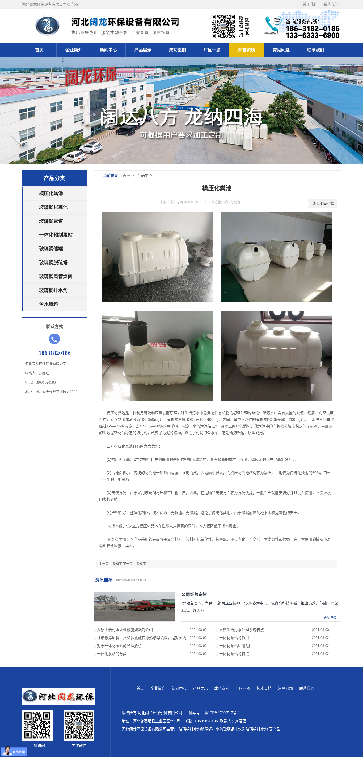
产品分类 (54, 178)
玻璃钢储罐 (51, 249)
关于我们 (310, 4)
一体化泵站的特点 (234, 654)
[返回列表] (322, 206)
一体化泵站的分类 (112, 654)
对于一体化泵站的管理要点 (119, 646)
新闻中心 (108, 50)
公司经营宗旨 (194, 594)
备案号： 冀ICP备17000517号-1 (215, 713)
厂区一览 (212, 50)
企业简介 (73, 50)
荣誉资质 (246, 50)
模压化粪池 (51, 193)
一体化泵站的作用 (234, 638)
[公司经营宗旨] (134, 620)
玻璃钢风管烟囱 (56, 276)
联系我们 (330, 4)
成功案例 (177, 50)
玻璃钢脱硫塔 (53, 262)
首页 (39, 50)
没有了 (117, 564)
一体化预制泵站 (56, 235)
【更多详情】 (330, 618)
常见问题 (281, 50)
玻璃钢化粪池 (53, 207)
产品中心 (144, 176)
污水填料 (48, 304)
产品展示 (142, 50)
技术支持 (265, 688)
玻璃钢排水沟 (53, 290)
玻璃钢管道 (51, 221)
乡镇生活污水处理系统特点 (241, 630)
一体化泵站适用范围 (236, 646)
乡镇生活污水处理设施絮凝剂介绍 (125, 630)
